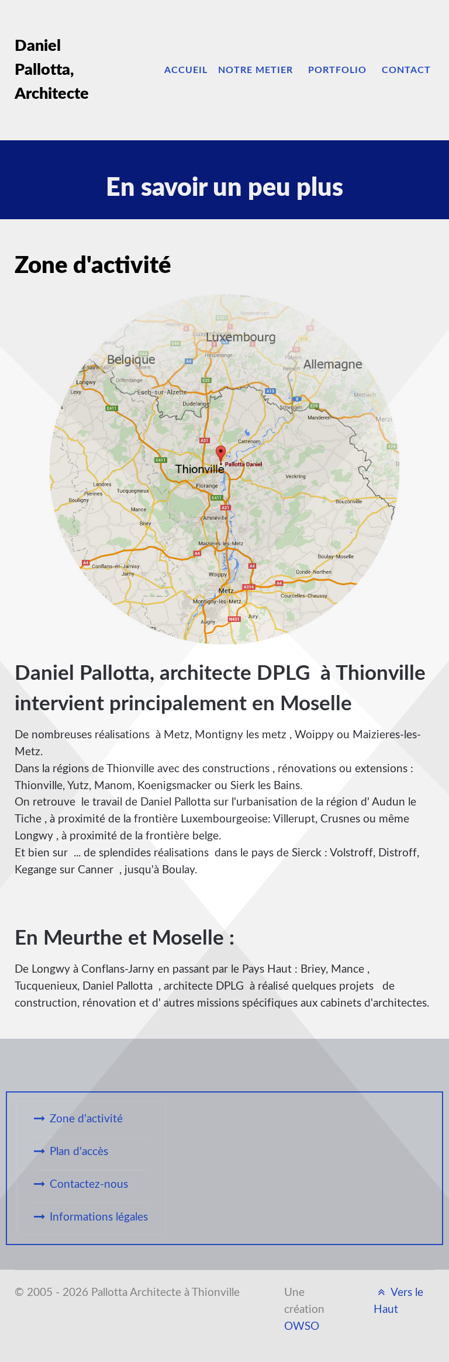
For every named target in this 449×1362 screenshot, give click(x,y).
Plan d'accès (79, 1151)
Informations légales (99, 1217)
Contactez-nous (89, 1184)
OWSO (301, 1326)
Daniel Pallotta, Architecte (52, 70)
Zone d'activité (86, 1119)
